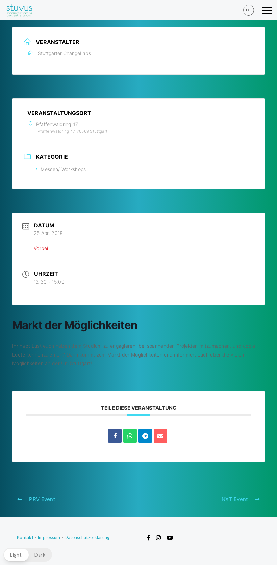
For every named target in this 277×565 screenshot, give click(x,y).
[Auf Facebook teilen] (115, 436)
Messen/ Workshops (63, 169)
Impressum (48, 537)
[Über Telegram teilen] (145, 436)
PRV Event (42, 499)
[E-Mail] (160, 436)
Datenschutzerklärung (87, 537)
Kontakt (25, 537)
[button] (27, 555)
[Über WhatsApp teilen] (130, 436)
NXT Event (235, 499)
